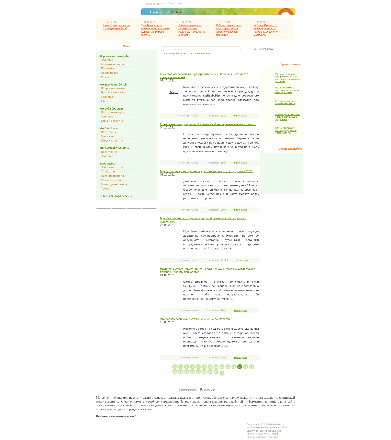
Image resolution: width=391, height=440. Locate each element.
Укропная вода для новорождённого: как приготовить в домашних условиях (288, 78)
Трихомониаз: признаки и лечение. (194, 53)
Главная (155, 12)
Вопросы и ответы (113, 88)
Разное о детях (111, 180)
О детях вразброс (290, 148)
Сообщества (179, 12)
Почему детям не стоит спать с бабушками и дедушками (287, 117)
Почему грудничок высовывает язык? (285, 102)
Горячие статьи (290, 64)
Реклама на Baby (153, 3)
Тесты (105, 188)
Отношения (108, 171)
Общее (106, 101)
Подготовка (108, 68)
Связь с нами (175, 3)
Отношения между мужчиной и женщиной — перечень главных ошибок (208, 124)
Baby (173, 92)
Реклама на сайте (188, 389)
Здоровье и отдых (113, 167)
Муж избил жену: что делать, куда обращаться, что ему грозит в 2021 (206, 171)
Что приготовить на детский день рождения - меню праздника (288, 90)
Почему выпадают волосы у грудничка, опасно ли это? (286, 130)
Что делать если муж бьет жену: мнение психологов (195, 318)
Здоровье (107, 59)
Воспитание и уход (113, 92)
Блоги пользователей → (117, 196)
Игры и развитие (112, 120)
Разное (106, 77)
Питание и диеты (112, 64)
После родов (109, 72)
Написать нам (207, 389)
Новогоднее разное (114, 184)
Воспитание (109, 132)
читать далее (240, 115)
